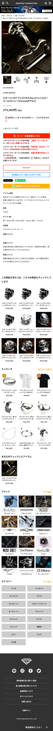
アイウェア (14, 619)
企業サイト (26, 710)
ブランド (9, 16)
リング (13, 588)
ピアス (39, 596)
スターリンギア (19, 16)
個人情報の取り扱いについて (26, 686)
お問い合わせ (27, 701)
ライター (39, 619)
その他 (13, 642)
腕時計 (39, 627)
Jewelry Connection (26, 3)
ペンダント (39, 588)
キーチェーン (14, 611)
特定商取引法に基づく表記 (26, 680)
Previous (4, 47)
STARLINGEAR (9, 93)
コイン (13, 634)
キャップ (13, 627)
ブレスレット (14, 604)
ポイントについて (26, 696)
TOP (3, 16)
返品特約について (26, 691)
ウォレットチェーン (39, 604)
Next (48, 47)
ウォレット (39, 611)
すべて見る (47, 492)
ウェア (39, 634)
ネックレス (14, 596)
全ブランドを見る (44, 369)
